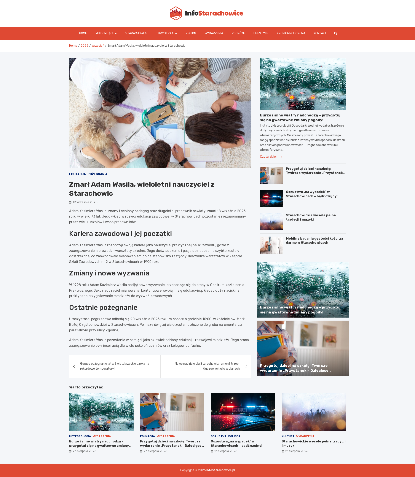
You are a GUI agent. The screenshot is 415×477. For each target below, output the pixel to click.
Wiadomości (104, 33)
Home (83, 33)
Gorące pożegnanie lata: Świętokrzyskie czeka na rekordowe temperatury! (114, 366)
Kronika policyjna (291, 33)
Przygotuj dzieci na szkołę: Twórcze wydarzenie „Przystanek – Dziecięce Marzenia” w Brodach (315, 173)
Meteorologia (80, 436)
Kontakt (320, 33)
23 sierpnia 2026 (84, 451)
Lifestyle (261, 33)
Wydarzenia (214, 33)
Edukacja (77, 174)
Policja (234, 436)
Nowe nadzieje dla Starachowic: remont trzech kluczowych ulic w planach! (207, 366)
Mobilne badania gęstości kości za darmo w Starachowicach (314, 241)
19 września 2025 (85, 202)
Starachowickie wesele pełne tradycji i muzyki (311, 217)
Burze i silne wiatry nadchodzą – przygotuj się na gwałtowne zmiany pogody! (99, 445)
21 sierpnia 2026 (225, 451)
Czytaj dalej (268, 157)
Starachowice (136, 33)
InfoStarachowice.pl (220, 470)
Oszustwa (219, 436)
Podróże (238, 33)
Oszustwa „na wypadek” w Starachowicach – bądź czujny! (312, 194)
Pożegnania (97, 174)
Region (191, 33)
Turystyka (164, 33)
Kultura (288, 436)
